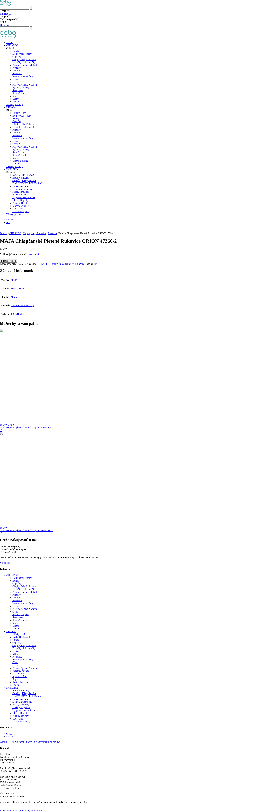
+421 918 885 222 (9, 810)
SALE (9, 42)
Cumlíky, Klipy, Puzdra (24, 180)
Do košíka (5, 25)
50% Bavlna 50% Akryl (22, 305)
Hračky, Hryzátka (21, 194)
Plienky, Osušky (20, 203)
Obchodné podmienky (26, 742)
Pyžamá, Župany (20, 87)
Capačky (16, 56)
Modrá (14, 297)
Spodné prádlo (19, 93)
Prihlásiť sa (5, 13)
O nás (9, 733)
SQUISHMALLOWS (23, 175)
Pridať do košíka (8, 261)
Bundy (15, 51)
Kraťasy (16, 67)
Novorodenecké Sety (22, 76)
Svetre (15, 98)
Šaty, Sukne (18, 152)
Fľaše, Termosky (20, 191)
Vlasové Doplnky (21, 211)
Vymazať (33, 254)
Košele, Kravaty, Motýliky (25, 65)
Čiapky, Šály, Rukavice (24, 59)
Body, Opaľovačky (22, 53)
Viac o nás (5, 562)
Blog (8, 222)
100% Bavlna (17, 314)
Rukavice (52, 233)
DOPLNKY (12, 169)
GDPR (11, 742)
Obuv (15, 79)
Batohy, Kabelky (20, 177)
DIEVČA (11, 107)
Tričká (15, 101)
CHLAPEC (12, 45)
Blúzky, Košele (20, 113)
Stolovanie (17, 208)
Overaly (16, 82)
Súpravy (16, 96)
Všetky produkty (14, 104)
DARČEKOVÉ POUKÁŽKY (27, 183)
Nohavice (17, 73)
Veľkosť (4, 254)
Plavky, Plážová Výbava (24, 84)
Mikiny (16, 70)
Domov (4, 233)
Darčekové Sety (20, 186)
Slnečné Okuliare (21, 205)
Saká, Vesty (18, 90)
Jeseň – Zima (17, 288)
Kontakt (10, 219)
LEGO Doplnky (20, 200)
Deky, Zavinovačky (22, 189)
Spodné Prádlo (19, 155)
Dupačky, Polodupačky (24, 62)
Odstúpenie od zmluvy (49, 742)
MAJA (97, 264)
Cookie (3, 742)
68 (39, 254)
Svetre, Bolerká (20, 160)
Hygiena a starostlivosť (23, 197)
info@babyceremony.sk (30, 810)
